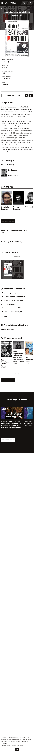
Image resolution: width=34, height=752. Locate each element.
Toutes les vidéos (8, 440)
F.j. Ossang (5, 62)
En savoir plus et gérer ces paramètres (12, 745)
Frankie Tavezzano (17, 208)
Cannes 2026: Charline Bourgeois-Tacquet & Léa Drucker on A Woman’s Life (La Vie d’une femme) (11, 425)
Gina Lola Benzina (5, 208)
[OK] (17, 749)
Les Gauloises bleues (29, 359)
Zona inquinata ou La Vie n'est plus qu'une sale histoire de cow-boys (18, 357)
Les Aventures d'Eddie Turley (5, 363)
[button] (21, 263)
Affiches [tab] (17, 257)
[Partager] (26, 95)
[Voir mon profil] (30, 3)
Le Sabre (4, 67)
